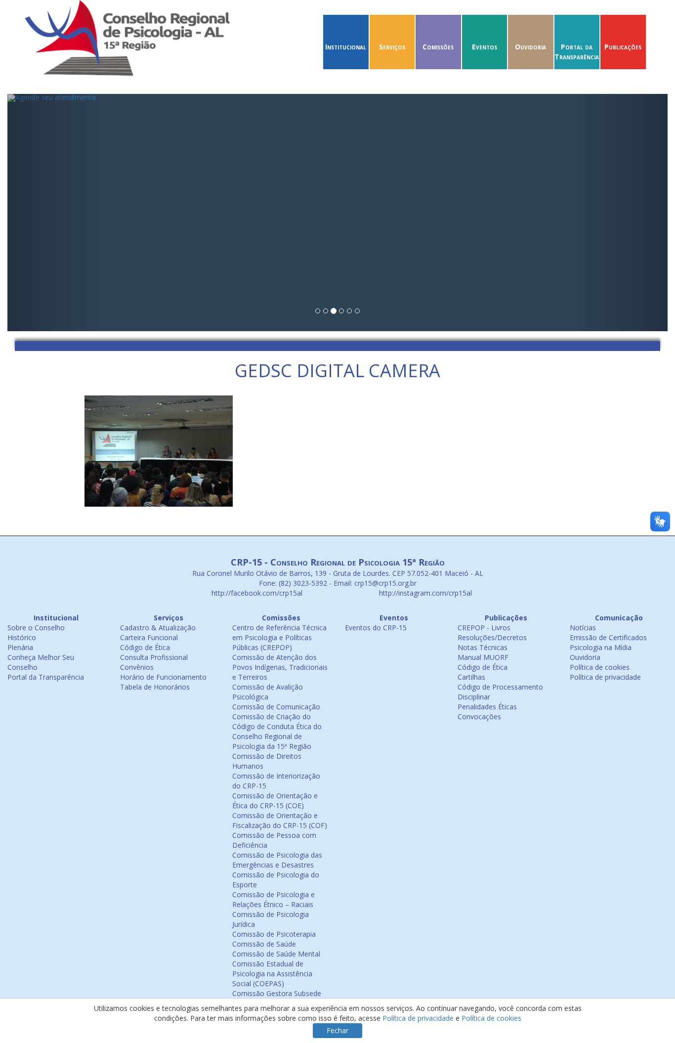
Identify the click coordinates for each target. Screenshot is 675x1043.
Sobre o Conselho (36, 627)
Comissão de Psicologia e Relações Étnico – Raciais (273, 899)
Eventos (484, 46)
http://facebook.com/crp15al (256, 593)
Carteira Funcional (149, 637)
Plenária (20, 647)
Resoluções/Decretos (492, 637)
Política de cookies (600, 667)
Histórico (21, 637)
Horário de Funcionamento (163, 677)
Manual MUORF (483, 657)
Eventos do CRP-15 (376, 627)
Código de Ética (145, 647)
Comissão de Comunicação (276, 706)
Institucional (345, 46)
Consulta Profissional (154, 657)
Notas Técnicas (482, 647)
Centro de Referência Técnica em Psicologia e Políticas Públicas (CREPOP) (279, 637)
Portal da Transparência (576, 51)
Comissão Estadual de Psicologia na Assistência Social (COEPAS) (272, 973)
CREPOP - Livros (484, 627)
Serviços (392, 46)
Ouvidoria (530, 46)
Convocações (479, 716)
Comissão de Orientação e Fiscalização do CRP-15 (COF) (279, 820)
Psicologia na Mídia (601, 647)
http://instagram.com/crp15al (424, 593)
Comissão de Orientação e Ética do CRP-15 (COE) (275, 800)
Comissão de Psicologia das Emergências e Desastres (277, 859)
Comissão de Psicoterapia (274, 934)
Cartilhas (471, 677)
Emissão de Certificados (608, 637)
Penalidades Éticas (487, 706)
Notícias (583, 627)
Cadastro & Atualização (158, 627)
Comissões (438, 46)
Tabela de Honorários (155, 687)
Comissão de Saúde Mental (276, 953)
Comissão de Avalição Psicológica (267, 691)
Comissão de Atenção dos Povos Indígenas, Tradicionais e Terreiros (280, 667)
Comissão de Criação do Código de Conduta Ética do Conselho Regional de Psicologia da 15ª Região (277, 731)
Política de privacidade (605, 677)
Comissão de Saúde (264, 944)
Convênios (137, 667)
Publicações (622, 46)
